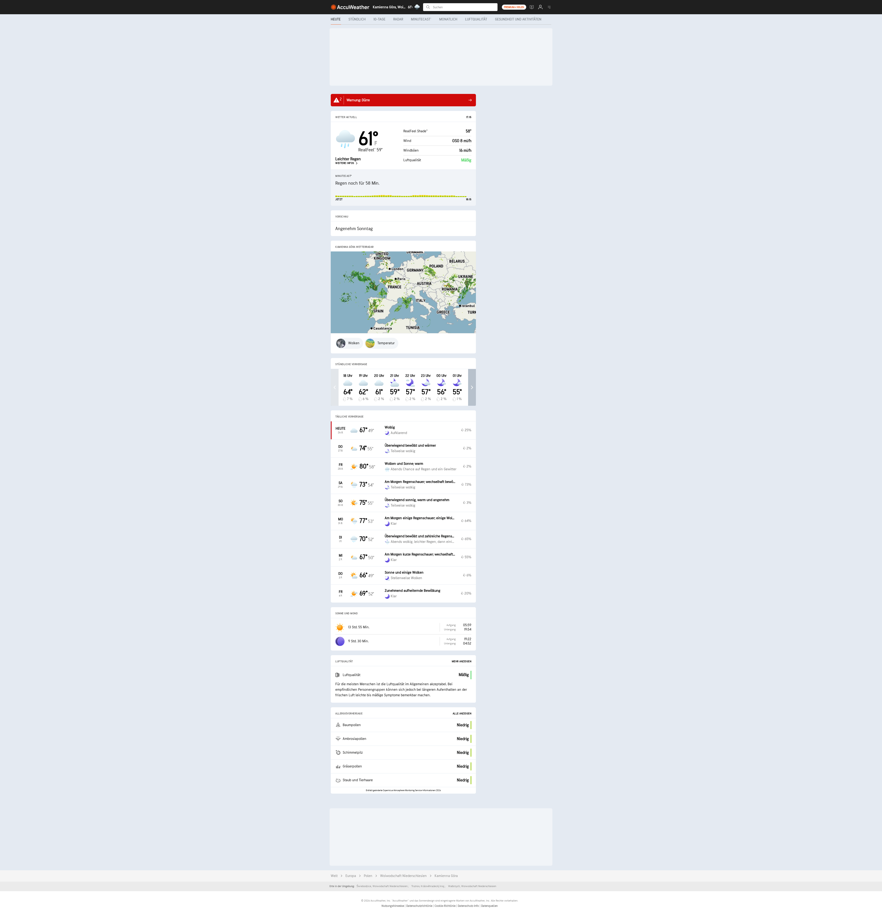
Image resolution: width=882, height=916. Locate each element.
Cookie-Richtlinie (445, 906)
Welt (334, 876)
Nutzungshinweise (393, 906)
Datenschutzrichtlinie (419, 906)
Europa (350, 876)
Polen (368, 876)
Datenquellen (489, 906)
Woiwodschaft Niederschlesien (403, 876)
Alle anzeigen (462, 713)
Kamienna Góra (446, 876)
